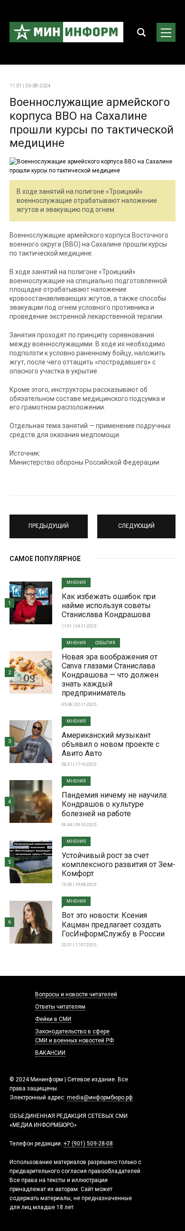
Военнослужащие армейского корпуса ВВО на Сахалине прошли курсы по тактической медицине (91, 122)
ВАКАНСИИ (50, 1053)
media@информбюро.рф (100, 1097)
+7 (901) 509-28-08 (88, 1143)
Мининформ (66, 32)
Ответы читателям (60, 1006)
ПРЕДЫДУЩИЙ (49, 522)
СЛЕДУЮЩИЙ (137, 522)
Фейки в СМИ (53, 1019)
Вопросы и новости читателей (76, 994)
